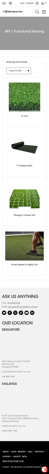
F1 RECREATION (15, 467)
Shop (13, 452)
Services (39, 452)
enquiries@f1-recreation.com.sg (4, 3)
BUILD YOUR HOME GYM (13, 462)
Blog (24, 457)
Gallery (17, 457)
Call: (4, 303)
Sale (30, 452)
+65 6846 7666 (11, 3)
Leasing (6, 457)
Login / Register (27, 3)
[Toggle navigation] (43, 11)
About (6, 452)
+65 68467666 (13, 303)
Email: (4, 307)
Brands (21, 452)
